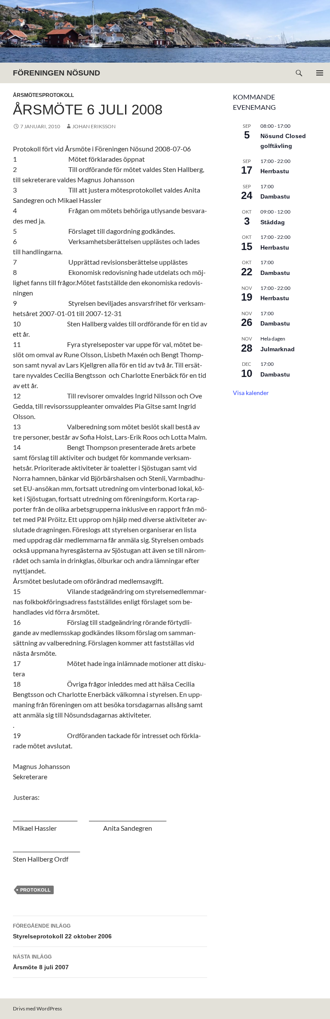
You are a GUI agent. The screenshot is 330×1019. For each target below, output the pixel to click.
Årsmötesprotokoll (43, 95)
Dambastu (275, 196)
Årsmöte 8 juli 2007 (41, 962)
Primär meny (319, 73)
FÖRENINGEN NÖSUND (56, 73)
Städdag (272, 222)
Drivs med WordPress (37, 1008)
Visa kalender (251, 392)
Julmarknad (277, 349)
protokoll (35, 889)
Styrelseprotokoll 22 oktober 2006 (62, 931)
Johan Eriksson (94, 126)
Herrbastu (274, 171)
